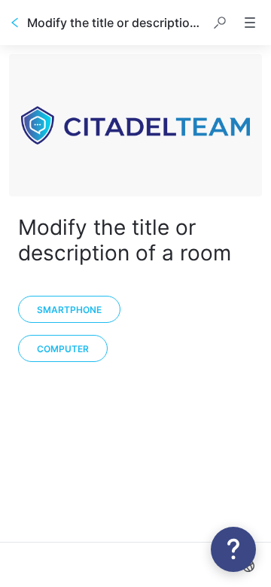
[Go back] (15, 23)
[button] (220, 23)
